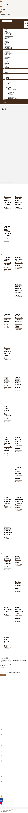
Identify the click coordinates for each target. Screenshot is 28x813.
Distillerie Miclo (11, 92)
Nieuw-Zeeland (8, 48)
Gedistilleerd (7, 91)
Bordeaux (7, 38)
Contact (4, 103)
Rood (4, 49)
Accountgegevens (6, 792)
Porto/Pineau (8, 87)
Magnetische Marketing (9, 807)
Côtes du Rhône (8, 33)
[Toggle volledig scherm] (12, 809)
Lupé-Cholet (10, 94)
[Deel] (14, 809)
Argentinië (7, 66)
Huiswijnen (7, 29)
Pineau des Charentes (12, 89)
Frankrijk (7, 69)
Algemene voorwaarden (7, 810)
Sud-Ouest (7, 37)
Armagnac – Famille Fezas (13, 98)
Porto (9, 88)
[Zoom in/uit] (11, 809)
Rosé (4, 68)
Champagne (7, 78)
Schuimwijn (7, 74)
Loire (6, 39)
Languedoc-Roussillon (10, 34)
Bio (6, 81)
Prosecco (7, 77)
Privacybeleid (2, 672)
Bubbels (4, 73)
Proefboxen (5, 101)
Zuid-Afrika (7, 46)
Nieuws (4, 102)
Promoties (5, 99)
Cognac (9, 93)
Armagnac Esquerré (12, 97)
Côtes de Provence (9, 36)
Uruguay (7, 67)
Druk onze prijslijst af (7, 182)
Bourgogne (7, 32)
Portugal (7, 42)
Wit (3, 28)
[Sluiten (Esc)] (15, 809)
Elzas (6, 31)
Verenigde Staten (8, 47)
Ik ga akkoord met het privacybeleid (14, 672)
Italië (6, 43)
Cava (6, 76)
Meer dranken (5, 79)
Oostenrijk (7, 44)
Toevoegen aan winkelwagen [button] (7, 209)
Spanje (6, 41)
